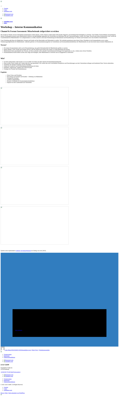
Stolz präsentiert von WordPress (16, 393)
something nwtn (8, 11)
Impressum (6, 356)
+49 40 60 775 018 (5, 372)
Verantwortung (7, 354)
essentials (47, 350)
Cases (5, 10)
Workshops (42, 350)
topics (5, 23)
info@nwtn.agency (16, 372)
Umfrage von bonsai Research (23, 250)
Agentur (6, 8)
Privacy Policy (4, 393)
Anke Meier (8, 350)
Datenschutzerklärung (9, 357)
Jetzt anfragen (18, 330)
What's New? (34, 350)
